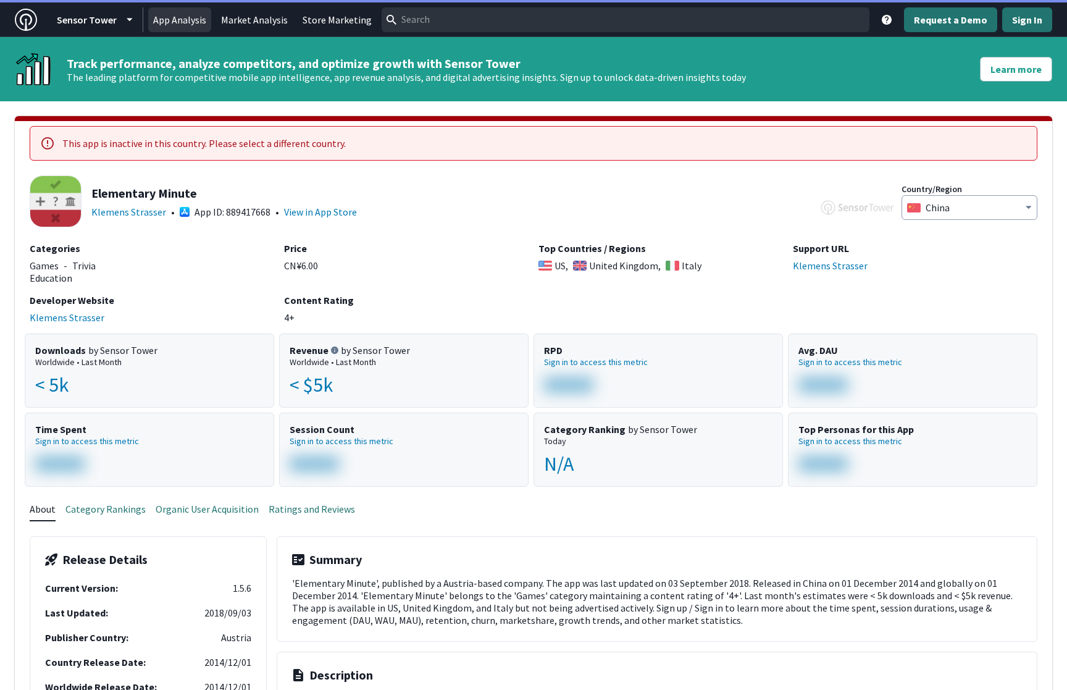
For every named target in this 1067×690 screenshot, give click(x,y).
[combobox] (625, 19)
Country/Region (932, 189)
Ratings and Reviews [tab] (312, 509)
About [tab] (43, 509)
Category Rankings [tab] (105, 509)
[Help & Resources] (886, 19)
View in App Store (320, 212)
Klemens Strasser (128, 212)
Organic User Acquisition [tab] (207, 509)
